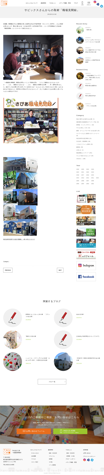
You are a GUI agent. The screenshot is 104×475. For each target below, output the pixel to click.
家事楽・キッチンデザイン (83, 125)
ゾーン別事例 (52, 465)
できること (52, 3)
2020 (87, 172)
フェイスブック (98, 4)
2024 (87, 169)
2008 (82, 180)
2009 (77, 180)
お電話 (82, 4)
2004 (82, 183)
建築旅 (78, 147)
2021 (82, 172)
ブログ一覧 (52, 381)
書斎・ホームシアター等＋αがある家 (86, 130)
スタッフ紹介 (34, 462)
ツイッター (101, 6)
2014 (77, 178)
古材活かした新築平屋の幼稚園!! (92, 60)
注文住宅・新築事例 (81, 141)
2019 (92, 172)
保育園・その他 (70, 456)
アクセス (33, 459)
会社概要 (33, 456)
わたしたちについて (32, 3)
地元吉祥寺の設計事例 (82, 138)
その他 (50, 462)
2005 (77, 183)
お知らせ (78, 150)
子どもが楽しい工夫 (81, 127)
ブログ (76, 3)
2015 (92, 175)
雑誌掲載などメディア (82, 153)
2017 (82, 175)
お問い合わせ (87, 453)
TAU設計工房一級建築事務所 (16, 451)
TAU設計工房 (4, 3)
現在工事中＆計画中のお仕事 (84, 119)
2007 (87, 180)
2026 (77, 169)
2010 (97, 178)
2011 (92, 178)
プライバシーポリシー (89, 456)
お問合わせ (89, 4)
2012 (87, 178)
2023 (92, 169)
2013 (82, 178)
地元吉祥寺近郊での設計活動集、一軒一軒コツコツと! (19, 239)
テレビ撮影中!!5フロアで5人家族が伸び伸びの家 (93, 50)
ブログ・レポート (70, 459)
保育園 (50, 459)
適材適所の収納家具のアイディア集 (86, 122)
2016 (87, 175)
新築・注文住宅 (53, 453)
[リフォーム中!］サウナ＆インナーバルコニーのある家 (93, 40)
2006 (92, 180)
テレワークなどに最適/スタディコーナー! (87, 133)
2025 (82, 169)
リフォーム (52, 456)
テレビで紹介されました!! (83, 155)
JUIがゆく (79, 158)
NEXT (60, 270)
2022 (77, 172)
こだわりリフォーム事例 (83, 144)
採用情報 (85, 449)
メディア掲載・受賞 (65, 3)
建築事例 (43, 3)
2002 (92, 183)
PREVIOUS (8, 270)
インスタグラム (95, 2)
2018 (77, 175)
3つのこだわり (35, 453)
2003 (87, 183)
